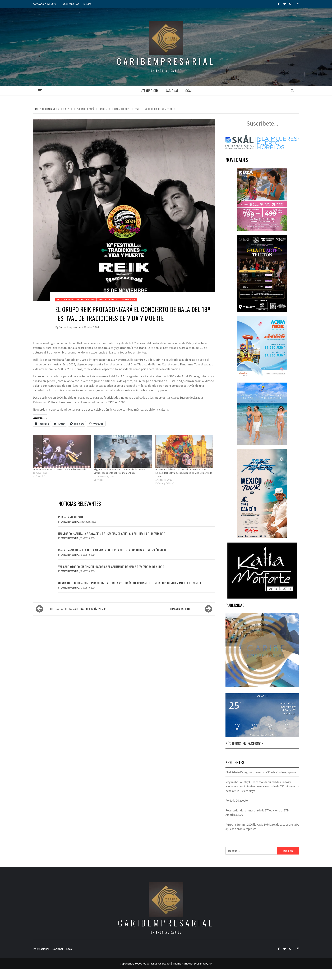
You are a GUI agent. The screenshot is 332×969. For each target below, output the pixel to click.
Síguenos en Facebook (244, 743)
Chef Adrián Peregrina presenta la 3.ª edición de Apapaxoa (260, 772)
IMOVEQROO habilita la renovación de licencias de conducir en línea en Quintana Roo (111, 534)
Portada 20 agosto (70, 517)
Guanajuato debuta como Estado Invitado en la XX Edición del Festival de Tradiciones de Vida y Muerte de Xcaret (183, 473)
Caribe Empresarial (70, 327)
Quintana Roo (71, 4)
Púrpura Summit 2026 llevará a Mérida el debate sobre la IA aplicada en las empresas (262, 827)
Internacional (150, 90)
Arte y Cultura (65, 299)
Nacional (172, 90)
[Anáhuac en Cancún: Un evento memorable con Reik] (62, 451)
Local (188, 90)
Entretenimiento (86, 299)
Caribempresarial (166, 61)
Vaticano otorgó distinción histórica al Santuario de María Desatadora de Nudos (111, 567)
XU (210, 963)
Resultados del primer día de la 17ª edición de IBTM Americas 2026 (257, 813)
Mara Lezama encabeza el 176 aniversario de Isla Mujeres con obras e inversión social (113, 550)
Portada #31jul (180, 609)
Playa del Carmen (108, 299)
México (87, 4)
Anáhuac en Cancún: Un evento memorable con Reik (59, 469)
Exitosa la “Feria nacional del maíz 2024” (77, 609)
